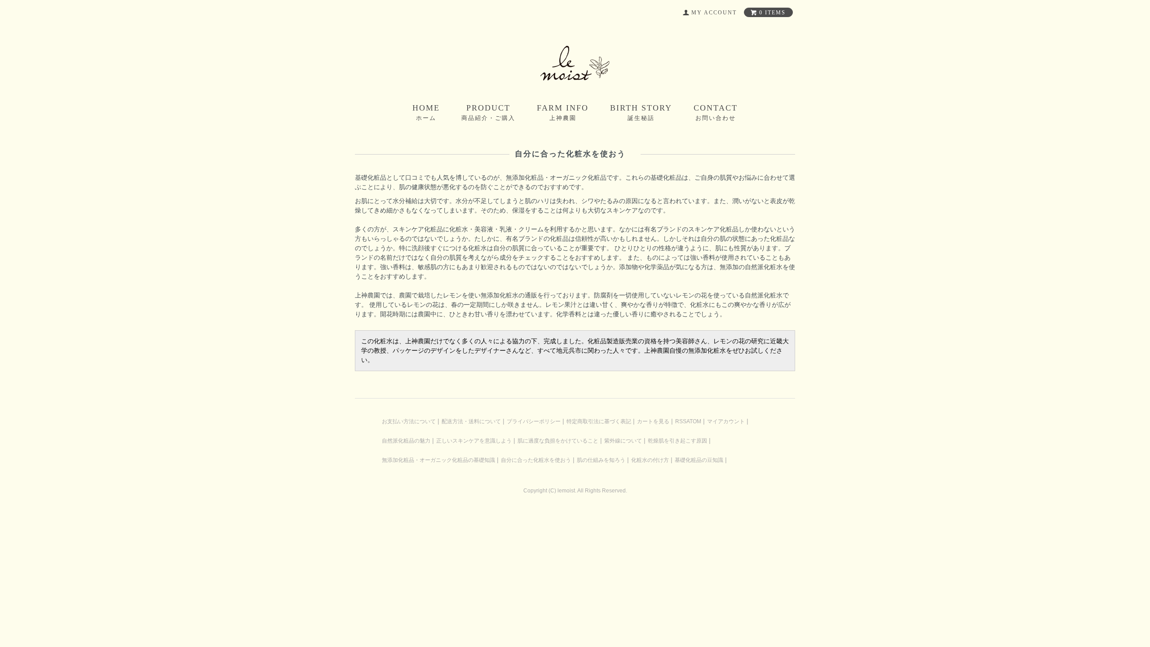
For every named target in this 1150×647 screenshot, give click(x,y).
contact (716, 112)
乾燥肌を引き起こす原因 (677, 441)
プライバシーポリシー (534, 421)
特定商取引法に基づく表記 (598, 421)
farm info (562, 112)
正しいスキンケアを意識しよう (474, 441)
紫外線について (623, 441)
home (426, 112)
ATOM (693, 421)
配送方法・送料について (471, 421)
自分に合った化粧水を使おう (536, 460)
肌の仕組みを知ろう (601, 460)
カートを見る (653, 421)
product (488, 112)
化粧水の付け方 (650, 460)
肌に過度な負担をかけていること (558, 441)
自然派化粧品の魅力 (406, 441)
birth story (641, 112)
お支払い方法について (409, 421)
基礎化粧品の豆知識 (699, 460)
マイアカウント (726, 421)
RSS (680, 421)
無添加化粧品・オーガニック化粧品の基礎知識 (438, 460)
